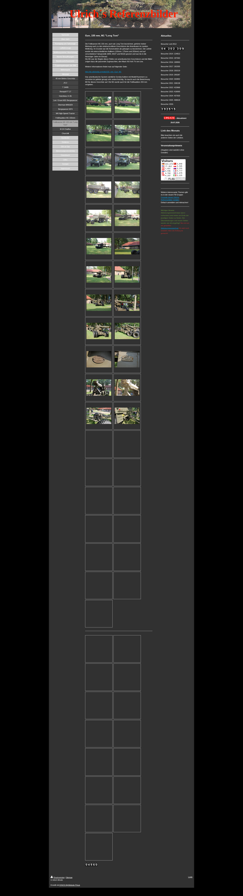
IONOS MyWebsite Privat (69, 885)
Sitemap (69, 877)
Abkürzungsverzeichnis (169, 228)
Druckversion (59, 877)
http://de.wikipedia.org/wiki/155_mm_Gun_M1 (103, 72)
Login (190, 877)
